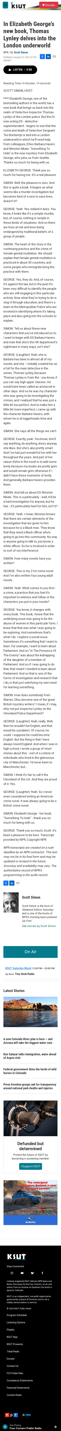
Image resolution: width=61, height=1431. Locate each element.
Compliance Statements (20, 1380)
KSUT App (12, 1337)
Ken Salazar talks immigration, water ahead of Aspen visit (29, 1056)
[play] (5, 1426)
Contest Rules (14, 1395)
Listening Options (16, 1322)
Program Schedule (17, 1315)
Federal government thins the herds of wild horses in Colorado (29, 1071)
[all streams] (56, 1427)
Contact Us (12, 1366)
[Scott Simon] (11, 902)
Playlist (10, 1330)
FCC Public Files (15, 1373)
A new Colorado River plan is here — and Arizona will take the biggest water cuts (28, 1041)
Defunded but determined (30, 1146)
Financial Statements (18, 1388)
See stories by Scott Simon (39, 926)
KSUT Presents (15, 1344)
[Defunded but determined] (30, 1118)
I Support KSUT (30, 1166)
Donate (50, 5)
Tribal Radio (13, 1351)
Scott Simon (21, 52)
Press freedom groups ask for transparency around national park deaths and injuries (29, 1086)
